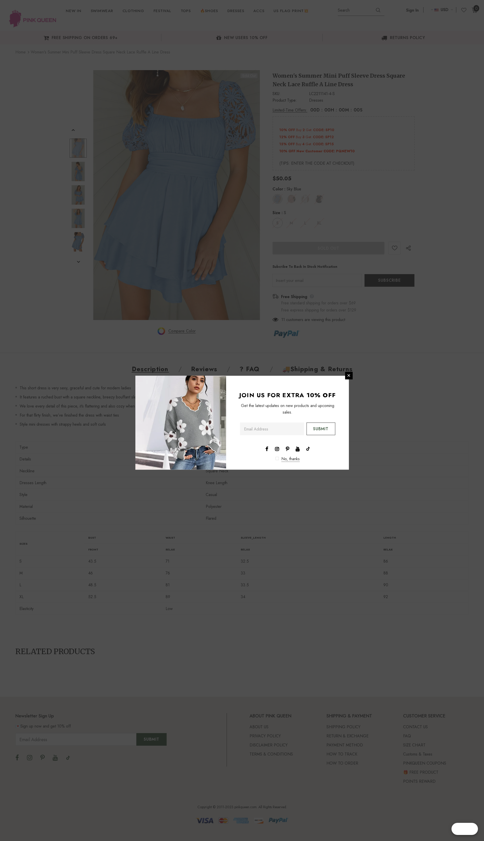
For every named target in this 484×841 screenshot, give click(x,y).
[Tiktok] (308, 448)
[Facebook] (266, 448)
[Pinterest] (287, 448)
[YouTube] (297, 448)
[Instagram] (277, 448)
